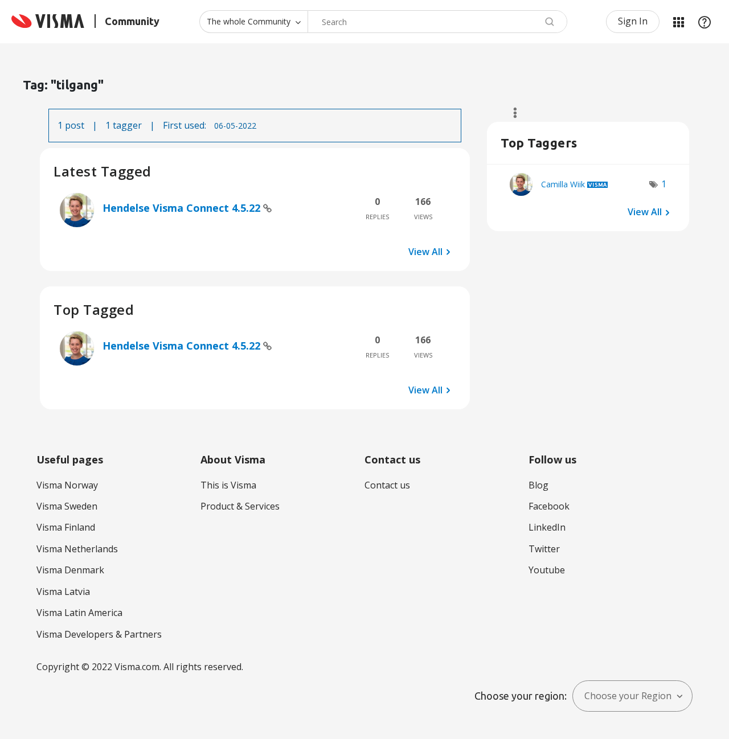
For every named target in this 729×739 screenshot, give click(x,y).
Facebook (549, 506)
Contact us (387, 485)
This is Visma (228, 485)
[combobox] (437, 21)
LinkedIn (547, 527)
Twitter (544, 549)
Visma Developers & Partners (99, 634)
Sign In (633, 21)
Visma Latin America (79, 612)
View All (425, 251)
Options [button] (510, 113)
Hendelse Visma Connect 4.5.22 (183, 208)
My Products (678, 22)
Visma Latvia (63, 591)
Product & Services (240, 506)
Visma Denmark (70, 570)
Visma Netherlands (77, 549)
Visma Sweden (66, 506)
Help (704, 22)
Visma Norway (67, 485)
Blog (538, 485)
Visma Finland (65, 527)
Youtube (547, 570)
